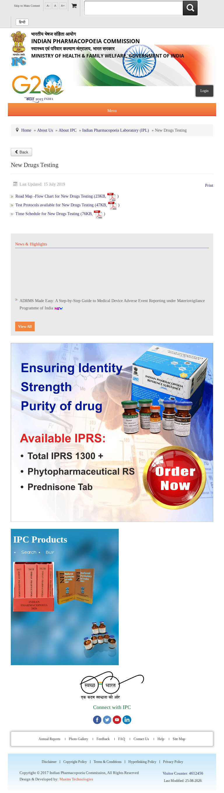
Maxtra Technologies (76, 779)
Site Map (179, 739)
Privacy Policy (173, 762)
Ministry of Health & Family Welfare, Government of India (107, 45)
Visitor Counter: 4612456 (183, 773)
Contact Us (141, 739)
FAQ (121, 739)
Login (204, 91)
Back (24, 152)
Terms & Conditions (108, 762)
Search (29, 553)
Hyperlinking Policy (142, 762)
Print (209, 185)
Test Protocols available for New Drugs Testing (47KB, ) (68, 205)
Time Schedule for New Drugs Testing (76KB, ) (60, 214)
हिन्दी (22, 22)
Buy (50, 553)
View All (25, 326)
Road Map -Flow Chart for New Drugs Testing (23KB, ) (67, 196)
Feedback (103, 739)
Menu (112, 111)
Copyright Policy (75, 762)
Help (161, 739)
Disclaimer (49, 762)
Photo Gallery (78, 739)
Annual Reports (49, 739)
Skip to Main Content (27, 5)
